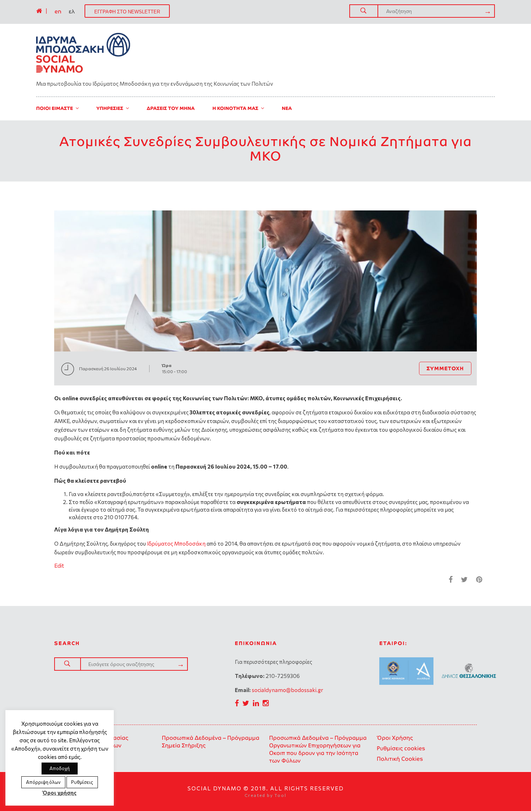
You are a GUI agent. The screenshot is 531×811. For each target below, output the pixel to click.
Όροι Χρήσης (395, 737)
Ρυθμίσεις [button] (82, 782)
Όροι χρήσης (60, 792)
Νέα (287, 108)
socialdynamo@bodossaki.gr (287, 690)
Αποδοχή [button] (59, 768)
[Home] (39, 11)
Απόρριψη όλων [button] (43, 782)
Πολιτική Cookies (400, 758)
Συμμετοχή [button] (445, 368)
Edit (59, 565)
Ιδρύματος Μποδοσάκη (176, 543)
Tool (280, 795)
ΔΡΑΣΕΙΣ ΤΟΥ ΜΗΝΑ (171, 108)
